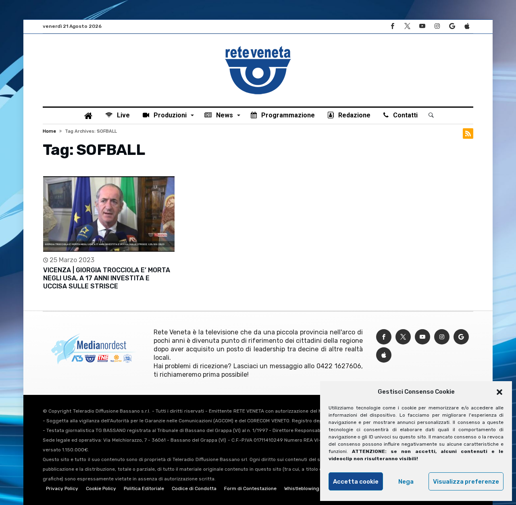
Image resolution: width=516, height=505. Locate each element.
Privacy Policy (62, 488)
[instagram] (437, 26)
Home (49, 131)
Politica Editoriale (144, 488)
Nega (406, 481)
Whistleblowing (301, 488)
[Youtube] (422, 26)
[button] (499, 392)
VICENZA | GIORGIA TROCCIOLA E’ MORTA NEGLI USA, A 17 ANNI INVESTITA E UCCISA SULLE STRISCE (106, 278)
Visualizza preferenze (466, 481)
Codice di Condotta (194, 488)
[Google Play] (451, 26)
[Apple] (466, 26)
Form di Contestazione (250, 488)
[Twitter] (407, 26)
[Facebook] (392, 26)
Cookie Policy (101, 488)
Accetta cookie (356, 481)
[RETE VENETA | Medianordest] (258, 46)
